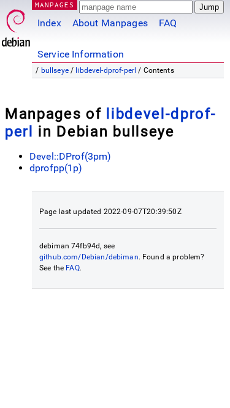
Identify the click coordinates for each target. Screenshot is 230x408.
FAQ (168, 23)
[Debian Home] (16, 25)
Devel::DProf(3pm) (70, 156)
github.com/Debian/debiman (89, 257)
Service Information (80, 54)
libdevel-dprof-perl (105, 70)
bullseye (55, 70)
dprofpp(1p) (56, 168)
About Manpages (110, 23)
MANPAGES (54, 5)
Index (49, 23)
